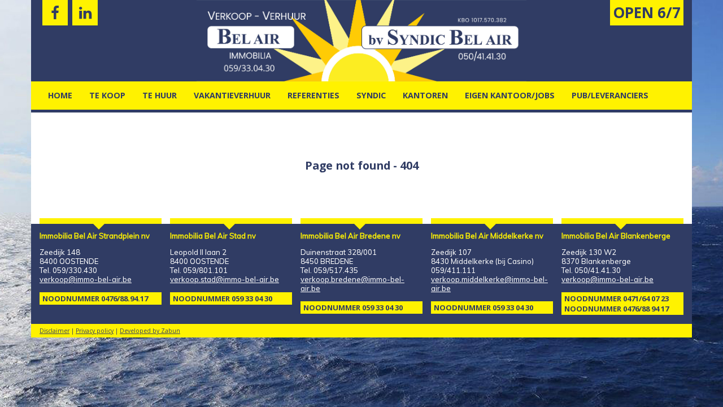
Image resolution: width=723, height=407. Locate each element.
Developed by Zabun (150, 331)
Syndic (371, 95)
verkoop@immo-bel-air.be (86, 279)
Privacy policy (95, 331)
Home (60, 95)
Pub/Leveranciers (610, 95)
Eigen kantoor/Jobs (510, 95)
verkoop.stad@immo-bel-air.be (224, 279)
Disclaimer (54, 331)
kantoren (425, 95)
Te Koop (107, 95)
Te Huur (159, 95)
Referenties (313, 95)
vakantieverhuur (232, 95)
